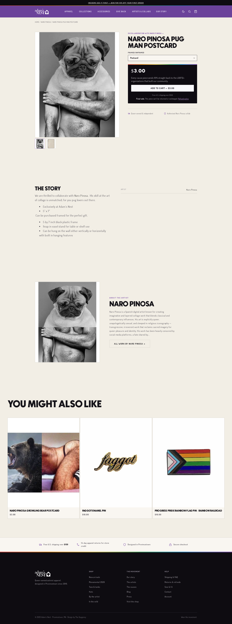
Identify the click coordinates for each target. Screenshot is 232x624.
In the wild (93, 601)
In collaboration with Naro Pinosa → (146, 33)
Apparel (69, 11)
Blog (129, 591)
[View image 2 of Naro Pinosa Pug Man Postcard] (51, 144)
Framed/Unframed (136, 53)
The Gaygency (80, 617)
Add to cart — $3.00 (162, 88)
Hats (91, 591)
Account (168, 596)
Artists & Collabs (141, 11)
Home (37, 22)
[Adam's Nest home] (42, 11)
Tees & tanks (94, 587)
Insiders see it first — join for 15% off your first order (116, 3)
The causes (132, 587)
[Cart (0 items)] (195, 11)
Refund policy (183, 99)
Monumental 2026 (97, 582)
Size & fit (169, 587)
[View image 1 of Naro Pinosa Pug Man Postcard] (40, 144)
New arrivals (94, 577)
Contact (168, 591)
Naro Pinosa (46, 22)
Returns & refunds (173, 582)
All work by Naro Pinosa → (129, 343)
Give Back (121, 11)
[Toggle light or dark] (183, 11)
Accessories (104, 11)
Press (129, 596)
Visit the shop (133, 601)
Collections (85, 11)
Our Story (161, 11)
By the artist (94, 596)
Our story (131, 577)
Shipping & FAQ (171, 577)
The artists (131, 582)
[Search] (189, 11)
